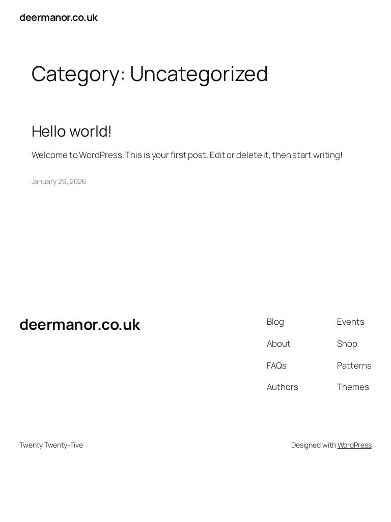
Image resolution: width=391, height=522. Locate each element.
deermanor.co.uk (58, 17)
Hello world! (72, 130)
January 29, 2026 (59, 181)
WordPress (355, 445)
